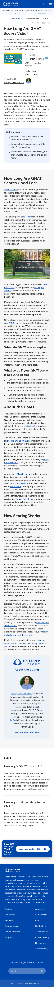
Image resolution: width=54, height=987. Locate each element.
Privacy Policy (42, 937)
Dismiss (7, 854)
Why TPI (9, 937)
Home (6, 18)
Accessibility (41, 948)
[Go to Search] (42, 4)
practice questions (19, 483)
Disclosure (40, 943)
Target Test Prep (24, 499)
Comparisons (11, 926)
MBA (13, 720)
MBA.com (14, 323)
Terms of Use (41, 931)
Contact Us (40, 926)
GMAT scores (11, 189)
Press (38, 920)
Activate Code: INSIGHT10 (32, 848)
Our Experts (41, 914)
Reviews (9, 920)
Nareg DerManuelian (14, 82)
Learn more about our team (27, 732)
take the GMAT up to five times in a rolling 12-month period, (25, 643)
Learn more (42, 13)
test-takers (26, 216)
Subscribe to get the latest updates (27, 962)
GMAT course (24, 474)
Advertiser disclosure (41, 23)
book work (15, 486)
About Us (40, 909)
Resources (16, 18)
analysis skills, (30, 426)
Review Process (12, 931)
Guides (8, 909)
